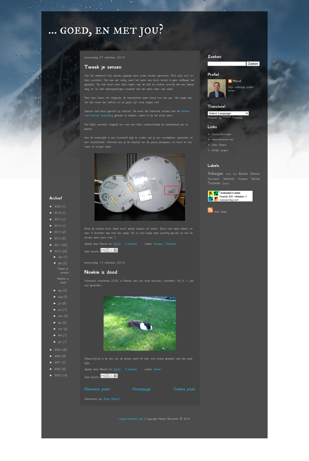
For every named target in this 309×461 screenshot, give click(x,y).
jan (60, 341)
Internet (228, 178)
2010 (58, 251)
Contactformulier (221, 134)
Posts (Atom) (112, 399)
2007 (58, 362)
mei (61, 316)
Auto (228, 173)
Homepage (141, 389)
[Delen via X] (111, 250)
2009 (58, 349)
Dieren (158, 369)
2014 (58, 225)
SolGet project (220, 150)
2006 (58, 369)
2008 (58, 356)
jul (60, 303)
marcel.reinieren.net (131, 418)
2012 (58, 238)
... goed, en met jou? (106, 29)
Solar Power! (219, 144)
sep (60, 290)
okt (60, 263)
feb (60, 335)
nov (61, 257)
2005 (58, 375)
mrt (61, 329)
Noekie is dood (100, 272)
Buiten (243, 173)
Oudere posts (184, 389)
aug (61, 296)
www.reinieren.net (222, 139)
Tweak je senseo (102, 67)
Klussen (158, 243)
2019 (58, 212)
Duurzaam (214, 178)
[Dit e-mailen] (102, 250)
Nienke (255, 178)
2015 (58, 219)
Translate (237, 117)
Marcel (237, 81)
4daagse (215, 173)
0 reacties (131, 243)
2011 (58, 245)
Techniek (170, 243)
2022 (58, 206)
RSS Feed (220, 212)
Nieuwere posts (97, 389)
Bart (235, 174)
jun (60, 309)
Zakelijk (226, 183)
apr (60, 322)
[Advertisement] (62, 122)
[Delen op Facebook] (115, 250)
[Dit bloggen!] (107, 250)
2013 (58, 232)
